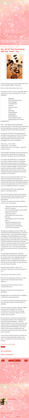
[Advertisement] (14, 16)
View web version (14, 363)
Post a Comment (7, 354)
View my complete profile (6, 413)
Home (14, 360)
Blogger (17, 416)
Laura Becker (13, 399)
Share (3, 346)
